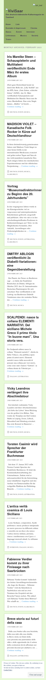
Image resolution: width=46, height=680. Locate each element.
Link (18, 24)
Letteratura (10, 35)
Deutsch (13, 112)
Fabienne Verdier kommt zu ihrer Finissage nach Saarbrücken (19, 565)
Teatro (8, 39)
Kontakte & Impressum (16, 28)
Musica (23, 35)
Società (35, 35)
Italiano (13, 376)
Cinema (34, 28)
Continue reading (15, 106)
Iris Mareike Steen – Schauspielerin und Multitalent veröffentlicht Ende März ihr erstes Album (21, 66)
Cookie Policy (8, 670)
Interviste (31, 32)
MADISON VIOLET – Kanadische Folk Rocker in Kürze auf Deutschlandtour (21, 130)
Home (8, 24)
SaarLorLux (12, 174)
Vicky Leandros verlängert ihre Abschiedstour (18, 392)
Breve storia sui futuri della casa (23, 620)
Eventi (19, 32)
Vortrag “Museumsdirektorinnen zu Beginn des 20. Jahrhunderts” (24, 192)
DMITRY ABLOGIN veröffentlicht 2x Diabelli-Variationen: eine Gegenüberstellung (22, 261)
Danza (8, 32)
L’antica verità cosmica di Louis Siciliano (19, 510)
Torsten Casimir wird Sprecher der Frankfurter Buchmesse (22, 450)
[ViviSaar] (14, 11)
